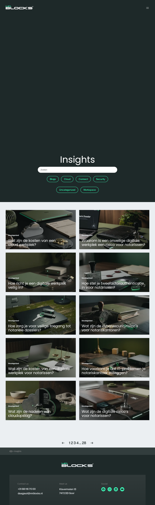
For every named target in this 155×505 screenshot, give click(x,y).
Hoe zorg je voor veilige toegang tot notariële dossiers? (39, 328)
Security (100, 179)
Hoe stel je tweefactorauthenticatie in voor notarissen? (113, 285)
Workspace (89, 189)
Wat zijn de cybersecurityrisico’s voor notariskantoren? (110, 328)
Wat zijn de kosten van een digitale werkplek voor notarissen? (39, 371)
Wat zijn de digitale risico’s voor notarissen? (105, 414)
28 (84, 443)
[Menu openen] (147, 8)
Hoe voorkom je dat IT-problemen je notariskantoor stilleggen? (113, 371)
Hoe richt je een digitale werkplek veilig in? (37, 285)
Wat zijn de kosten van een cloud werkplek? (31, 243)
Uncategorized (67, 189)
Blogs (53, 179)
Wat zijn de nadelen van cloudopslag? (29, 414)
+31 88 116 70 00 (27, 488)
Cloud (67, 179)
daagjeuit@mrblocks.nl (30, 493)
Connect (83, 179)
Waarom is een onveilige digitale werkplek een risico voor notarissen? (113, 243)
